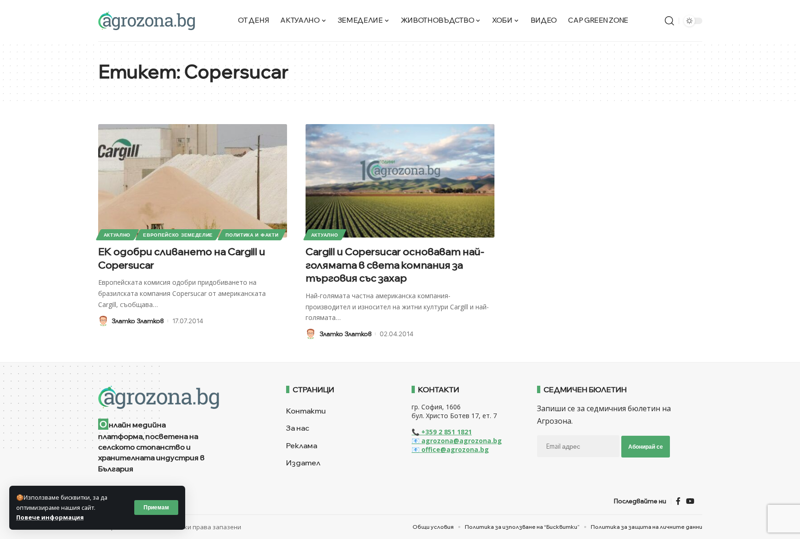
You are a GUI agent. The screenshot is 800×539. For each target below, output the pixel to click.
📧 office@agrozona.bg (450, 449)
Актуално (117, 235)
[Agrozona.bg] (146, 21)
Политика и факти (251, 235)
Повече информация (50, 517)
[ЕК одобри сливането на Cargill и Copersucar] (192, 181)
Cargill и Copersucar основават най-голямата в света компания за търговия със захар (395, 264)
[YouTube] (690, 501)
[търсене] (669, 21)
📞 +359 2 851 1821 (442, 431)
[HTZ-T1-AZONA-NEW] (180, 397)
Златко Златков (138, 321)
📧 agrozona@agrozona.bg (457, 440)
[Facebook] (678, 501)
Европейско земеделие (178, 235)
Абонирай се (645, 446)
